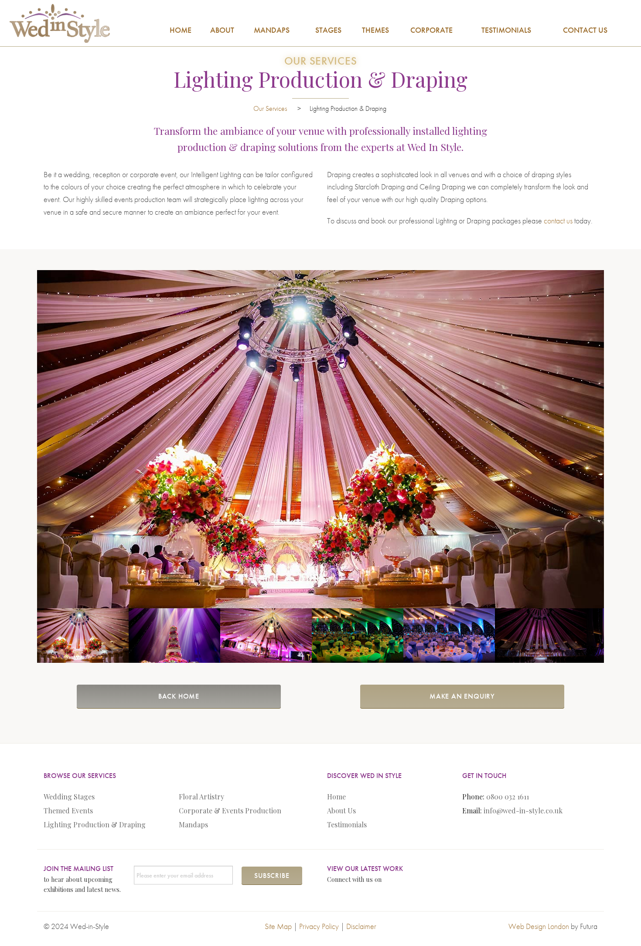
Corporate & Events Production (230, 810)
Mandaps (193, 824)
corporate (431, 30)
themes (375, 30)
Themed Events (68, 810)
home (180, 30)
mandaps (272, 30)
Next (617, 439)
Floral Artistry (201, 796)
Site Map (278, 926)
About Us (341, 810)
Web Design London (538, 926)
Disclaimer (361, 926)
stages (328, 30)
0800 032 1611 (507, 796)
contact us (585, 30)
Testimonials (347, 824)
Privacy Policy (319, 926)
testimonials (506, 30)
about (222, 30)
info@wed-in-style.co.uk (523, 810)
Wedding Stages (69, 796)
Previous (24, 439)
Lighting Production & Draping (95, 824)
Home (336, 796)
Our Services (271, 108)
